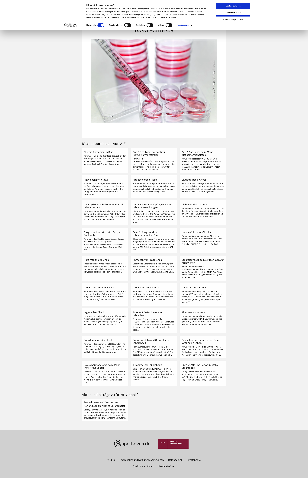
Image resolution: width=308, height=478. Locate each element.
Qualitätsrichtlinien (143, 466)
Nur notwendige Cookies (233, 19)
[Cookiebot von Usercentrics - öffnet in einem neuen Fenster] (70, 25)
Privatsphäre (194, 460)
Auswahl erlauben (233, 13)
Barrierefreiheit (166, 466)
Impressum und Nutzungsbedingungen (142, 460)
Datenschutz (175, 460)
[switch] (127, 25)
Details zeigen (183, 25)
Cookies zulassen (233, 6)
